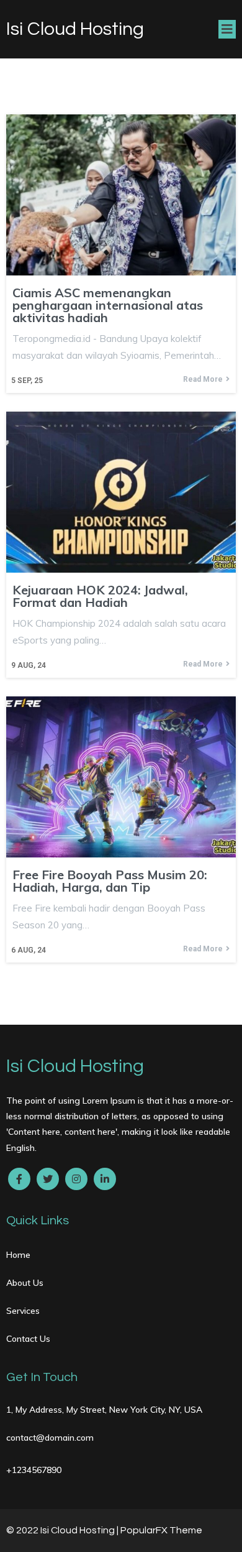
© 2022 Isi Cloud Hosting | (63, 1530)
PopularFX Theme (161, 1530)
